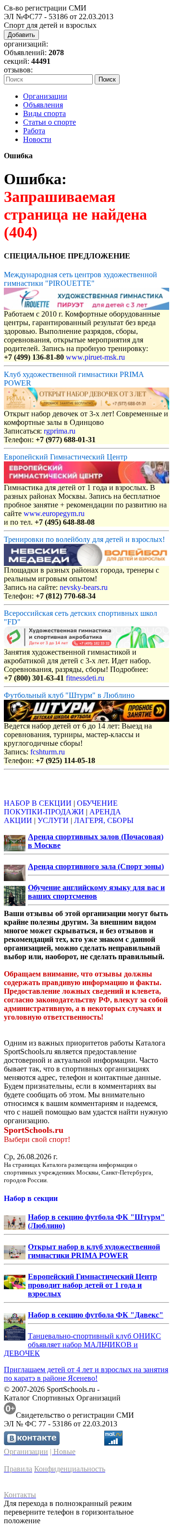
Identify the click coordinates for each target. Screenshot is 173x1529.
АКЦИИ (18, 820)
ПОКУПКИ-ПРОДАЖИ (44, 812)
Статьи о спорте (49, 122)
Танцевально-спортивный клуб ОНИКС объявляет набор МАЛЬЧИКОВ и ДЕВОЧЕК (82, 1344)
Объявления (43, 105)
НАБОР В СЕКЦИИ (38, 803)
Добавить (21, 34)
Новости (37, 139)
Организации (45, 96)
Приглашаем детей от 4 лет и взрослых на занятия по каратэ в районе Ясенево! (86, 1373)
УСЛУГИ (53, 820)
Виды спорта (44, 113)
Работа (34, 131)
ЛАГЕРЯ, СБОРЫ (104, 820)
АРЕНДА (105, 812)
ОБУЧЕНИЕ (97, 803)
